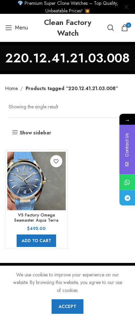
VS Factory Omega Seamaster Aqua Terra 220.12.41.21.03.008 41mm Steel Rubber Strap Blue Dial (36, 223)
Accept (67, 306)
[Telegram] (127, 197)
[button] (36, 240)
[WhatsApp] (127, 182)
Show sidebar (35, 132)
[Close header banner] (126, 7)
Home (11, 88)
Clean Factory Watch (67, 27)
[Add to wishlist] (56, 161)
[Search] (111, 28)
